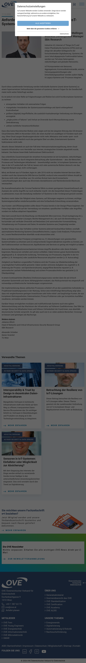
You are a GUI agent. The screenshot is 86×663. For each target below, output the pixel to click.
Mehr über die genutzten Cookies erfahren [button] (42, 29)
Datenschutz (64, 34)
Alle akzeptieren (43, 23)
